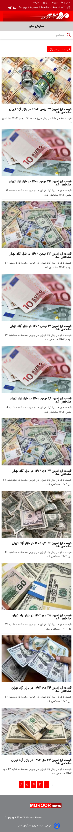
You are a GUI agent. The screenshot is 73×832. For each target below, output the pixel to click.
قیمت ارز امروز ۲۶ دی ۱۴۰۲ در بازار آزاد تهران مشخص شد (41, 545)
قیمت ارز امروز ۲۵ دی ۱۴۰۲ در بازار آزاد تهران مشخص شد (41, 617)
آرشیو (45, 2)
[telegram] (9, 7)
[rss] (14, 7)
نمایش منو (36, 26)
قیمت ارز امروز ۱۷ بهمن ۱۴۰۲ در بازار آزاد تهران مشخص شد (40, 328)
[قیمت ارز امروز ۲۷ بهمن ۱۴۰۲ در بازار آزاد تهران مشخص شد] (36, 80)
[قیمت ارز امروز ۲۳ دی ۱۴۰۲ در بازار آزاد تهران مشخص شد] (36, 731)
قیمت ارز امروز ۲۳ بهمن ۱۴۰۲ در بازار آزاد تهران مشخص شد (40, 255)
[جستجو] (68, 34)
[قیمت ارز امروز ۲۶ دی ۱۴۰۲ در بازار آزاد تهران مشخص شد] (36, 514)
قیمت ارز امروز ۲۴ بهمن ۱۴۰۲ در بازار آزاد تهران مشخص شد (40, 183)
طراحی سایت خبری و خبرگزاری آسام (34, 826)
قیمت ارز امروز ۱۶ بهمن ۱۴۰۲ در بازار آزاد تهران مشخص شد (40, 400)
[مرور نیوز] (36, 16)
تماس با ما (65, 2)
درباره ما (54, 2)
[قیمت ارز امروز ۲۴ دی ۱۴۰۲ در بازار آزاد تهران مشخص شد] (36, 658)
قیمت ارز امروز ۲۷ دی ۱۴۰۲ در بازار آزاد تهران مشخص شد (41, 472)
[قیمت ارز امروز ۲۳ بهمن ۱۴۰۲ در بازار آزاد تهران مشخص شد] (36, 224)
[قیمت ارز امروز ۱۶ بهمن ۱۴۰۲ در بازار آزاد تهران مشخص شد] (36, 369)
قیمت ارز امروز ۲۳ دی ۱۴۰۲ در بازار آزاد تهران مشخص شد (41, 762)
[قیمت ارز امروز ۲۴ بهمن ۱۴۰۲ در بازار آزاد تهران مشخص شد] (36, 152)
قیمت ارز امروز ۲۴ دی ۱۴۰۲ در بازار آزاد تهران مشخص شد (41, 689)
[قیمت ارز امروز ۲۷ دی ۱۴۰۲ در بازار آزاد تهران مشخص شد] (36, 441)
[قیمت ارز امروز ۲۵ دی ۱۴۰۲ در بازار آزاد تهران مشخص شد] (36, 586)
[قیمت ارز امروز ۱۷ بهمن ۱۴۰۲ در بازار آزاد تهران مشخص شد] (36, 297)
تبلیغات (36, 2)
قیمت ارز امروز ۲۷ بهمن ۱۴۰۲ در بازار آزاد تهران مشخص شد (40, 111)
